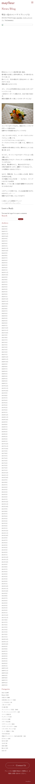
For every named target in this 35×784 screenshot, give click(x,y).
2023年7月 (4, 282)
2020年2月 (4, 381)
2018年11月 (5, 417)
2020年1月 (4, 383)
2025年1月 (4, 245)
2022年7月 (4, 311)
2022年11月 (5, 301)
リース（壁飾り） (6, 731)
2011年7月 (4, 622)
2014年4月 (4, 547)
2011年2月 (4, 634)
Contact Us (21, 765)
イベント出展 (5, 714)
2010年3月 (4, 661)
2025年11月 (5, 233)
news (3, 750)
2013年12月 (5, 557)
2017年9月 (4, 451)
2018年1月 (4, 441)
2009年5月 (4, 685)
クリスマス (5, 719)
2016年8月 (4, 482)
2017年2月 (4, 467)
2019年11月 (5, 388)
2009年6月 (4, 682)
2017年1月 (4, 470)
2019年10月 (5, 390)
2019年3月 (4, 407)
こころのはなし (6, 702)
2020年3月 (4, 378)
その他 (3, 707)
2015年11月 (5, 504)
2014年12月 (5, 530)
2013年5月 (4, 574)
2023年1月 (4, 296)
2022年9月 (4, 306)
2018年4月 (4, 434)
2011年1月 (4, 636)
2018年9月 (4, 422)
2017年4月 (4, 463)
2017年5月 (4, 460)
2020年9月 (4, 364)
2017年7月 (4, 455)
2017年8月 (4, 453)
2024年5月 (4, 262)
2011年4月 (4, 629)
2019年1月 (4, 412)
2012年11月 (5, 588)
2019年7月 (4, 397)
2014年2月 (4, 552)
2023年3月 (4, 291)
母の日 (3, 741)
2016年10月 (5, 477)
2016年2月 (4, 496)
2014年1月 (4, 554)
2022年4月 (4, 318)
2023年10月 (5, 274)
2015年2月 (4, 525)
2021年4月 (4, 347)
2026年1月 (4, 231)
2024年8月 (4, 255)
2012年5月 (4, 603)
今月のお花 (5, 733)
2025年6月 (4, 243)
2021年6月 (4, 342)
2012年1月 (4, 612)
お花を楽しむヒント (7, 700)
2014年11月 (5, 533)
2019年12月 (5, 385)
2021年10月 (5, 332)
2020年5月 (4, 373)
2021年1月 (4, 354)
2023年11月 (5, 272)
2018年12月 (5, 414)
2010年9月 (4, 646)
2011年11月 (5, 617)
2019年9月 (4, 393)
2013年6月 (4, 571)
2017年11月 (5, 446)
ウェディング (5, 716)
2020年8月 (4, 366)
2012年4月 (4, 605)
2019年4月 (4, 405)
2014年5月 (4, 545)
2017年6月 (4, 458)
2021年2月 (4, 352)
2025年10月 (5, 236)
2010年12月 (5, 639)
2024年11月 (5, 248)
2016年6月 (4, 487)
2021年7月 (4, 340)
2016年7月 (4, 484)
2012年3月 (4, 607)
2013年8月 (4, 566)
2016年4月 (4, 492)
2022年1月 (4, 325)
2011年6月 (4, 624)
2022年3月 (4, 320)
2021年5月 (4, 344)
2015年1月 (4, 528)
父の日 (3, 743)
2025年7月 (4, 241)
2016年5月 (4, 489)
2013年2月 (4, 581)
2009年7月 (4, 680)
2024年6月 (4, 260)
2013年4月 (4, 576)
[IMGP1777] (17, 113)
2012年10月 (5, 591)
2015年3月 (4, 523)
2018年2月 (4, 439)
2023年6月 (4, 284)
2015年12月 (5, 501)
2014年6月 (4, 542)
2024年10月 (5, 250)
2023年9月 (4, 277)
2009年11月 (5, 670)
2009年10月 (5, 673)
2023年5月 (4, 286)
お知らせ (4, 697)
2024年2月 (4, 267)
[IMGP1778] (17, 47)
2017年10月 (5, 448)
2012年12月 (5, 586)
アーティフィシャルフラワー (9, 712)
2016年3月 (4, 494)
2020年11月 (5, 359)
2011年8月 (4, 619)
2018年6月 (4, 429)
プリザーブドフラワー (8, 726)
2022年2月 (4, 323)
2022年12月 (5, 299)
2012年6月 (4, 600)
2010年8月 (4, 648)
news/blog (19, 17)
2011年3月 (4, 632)
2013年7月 (4, 569)
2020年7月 (4, 368)
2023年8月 (4, 279)
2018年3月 (4, 436)
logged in (12, 213)
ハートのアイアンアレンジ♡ (10, 203)
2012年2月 (4, 610)
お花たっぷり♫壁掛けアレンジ (12, 201)
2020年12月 (5, 357)
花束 (3, 745)
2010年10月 (5, 644)
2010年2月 (4, 663)
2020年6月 (4, 371)
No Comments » (9, 20)
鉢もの (3, 748)
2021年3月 (4, 349)
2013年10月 (5, 562)
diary (14, 17)
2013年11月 (5, 559)
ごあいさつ (5, 704)
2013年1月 (4, 583)
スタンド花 (5, 721)
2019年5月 (4, 402)
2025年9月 (4, 238)
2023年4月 (4, 289)
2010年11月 (5, 641)
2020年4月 (4, 376)
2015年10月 (5, 506)
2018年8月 (4, 424)
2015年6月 (4, 516)
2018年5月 (4, 431)
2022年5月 (4, 315)
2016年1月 (4, 499)
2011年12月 (5, 615)
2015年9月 (4, 509)
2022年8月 (4, 308)
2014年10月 (5, 535)
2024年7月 (4, 258)
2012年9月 (4, 593)
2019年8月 (4, 395)
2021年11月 (5, 330)
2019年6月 (4, 400)
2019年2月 (4, 410)
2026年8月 (4, 226)
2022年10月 (5, 303)
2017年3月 (4, 465)
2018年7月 (4, 426)
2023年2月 (4, 294)
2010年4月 (4, 658)
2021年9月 (4, 335)
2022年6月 (4, 313)
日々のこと (5, 738)
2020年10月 (5, 361)
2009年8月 (4, 677)
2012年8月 (4, 595)
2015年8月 (4, 511)
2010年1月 (4, 665)
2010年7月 (4, 651)
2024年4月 (4, 265)
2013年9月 (4, 564)
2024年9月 (4, 253)
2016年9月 (4, 480)
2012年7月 (4, 598)
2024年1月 (4, 270)
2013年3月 (4, 579)
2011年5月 (4, 627)
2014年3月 (4, 550)
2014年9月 (4, 537)
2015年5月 (4, 518)
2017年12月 (5, 443)
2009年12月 (5, 668)
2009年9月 (4, 675)
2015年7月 (4, 513)
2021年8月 (4, 337)
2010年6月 (4, 653)
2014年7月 (4, 540)
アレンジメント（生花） (8, 709)
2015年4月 (4, 521)
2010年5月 (4, 656)
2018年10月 (5, 419)
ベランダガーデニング (8, 728)
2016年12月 (5, 472)
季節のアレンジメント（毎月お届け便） (12, 736)
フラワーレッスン (6, 724)
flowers (3, 695)
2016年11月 (5, 475)
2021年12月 (5, 328)
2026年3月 (4, 229)
